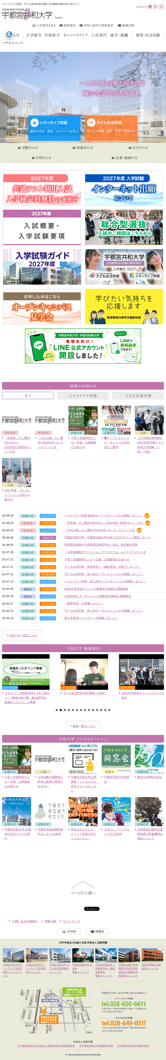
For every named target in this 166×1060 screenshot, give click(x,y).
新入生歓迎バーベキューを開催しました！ (91, 618)
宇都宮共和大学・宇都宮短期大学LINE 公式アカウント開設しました (107, 537)
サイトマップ (71, 921)
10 (93, 710)
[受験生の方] (27, 148)
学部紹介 (59, 35)
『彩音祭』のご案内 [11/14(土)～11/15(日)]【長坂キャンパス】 (104, 522)
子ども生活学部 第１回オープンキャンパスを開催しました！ (104, 610)
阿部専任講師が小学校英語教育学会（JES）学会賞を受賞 (100, 544)
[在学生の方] (138, 148)
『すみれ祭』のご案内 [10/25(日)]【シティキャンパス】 (100, 530)
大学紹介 (34, 35)
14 (109, 710)
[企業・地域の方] (124, 158)
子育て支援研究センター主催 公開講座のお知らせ (97, 559)
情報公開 (50, 921)
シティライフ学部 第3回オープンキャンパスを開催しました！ (103, 515)
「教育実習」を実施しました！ (84, 603)
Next (158, 679)
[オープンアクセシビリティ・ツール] (9, 34)
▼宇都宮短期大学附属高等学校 (96, 1045)
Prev (7, 679)
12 (101, 710)
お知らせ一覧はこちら (23, 635)
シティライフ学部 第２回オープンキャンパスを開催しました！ (105, 581)
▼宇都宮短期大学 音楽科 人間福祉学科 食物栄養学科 (46, 1045)
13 (105, 710)
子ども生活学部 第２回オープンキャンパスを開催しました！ (104, 574)
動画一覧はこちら (84, 726)
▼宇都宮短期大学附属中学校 (133, 1045)
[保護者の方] (83, 148)
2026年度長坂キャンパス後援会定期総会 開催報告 (96, 588)
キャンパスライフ (91, 35)
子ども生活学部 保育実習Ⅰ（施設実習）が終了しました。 (102, 566)
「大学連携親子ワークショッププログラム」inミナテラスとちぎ (105, 552)
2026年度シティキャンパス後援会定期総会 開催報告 (97, 596)
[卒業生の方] (41, 158)
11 (97, 710)
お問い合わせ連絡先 (25, 921)
